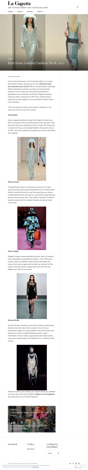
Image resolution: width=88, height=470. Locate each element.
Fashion (10, 11)
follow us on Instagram (45, 394)
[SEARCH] (77, 7)
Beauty (20, 11)
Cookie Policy (35, 467)
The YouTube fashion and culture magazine (28, 7)
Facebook (12, 444)
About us (40, 11)
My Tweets (30, 449)
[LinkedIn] (79, 464)
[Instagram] (73, 464)
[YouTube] (70, 464)
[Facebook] (76, 464)
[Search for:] (54, 453)
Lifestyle (30, 11)
